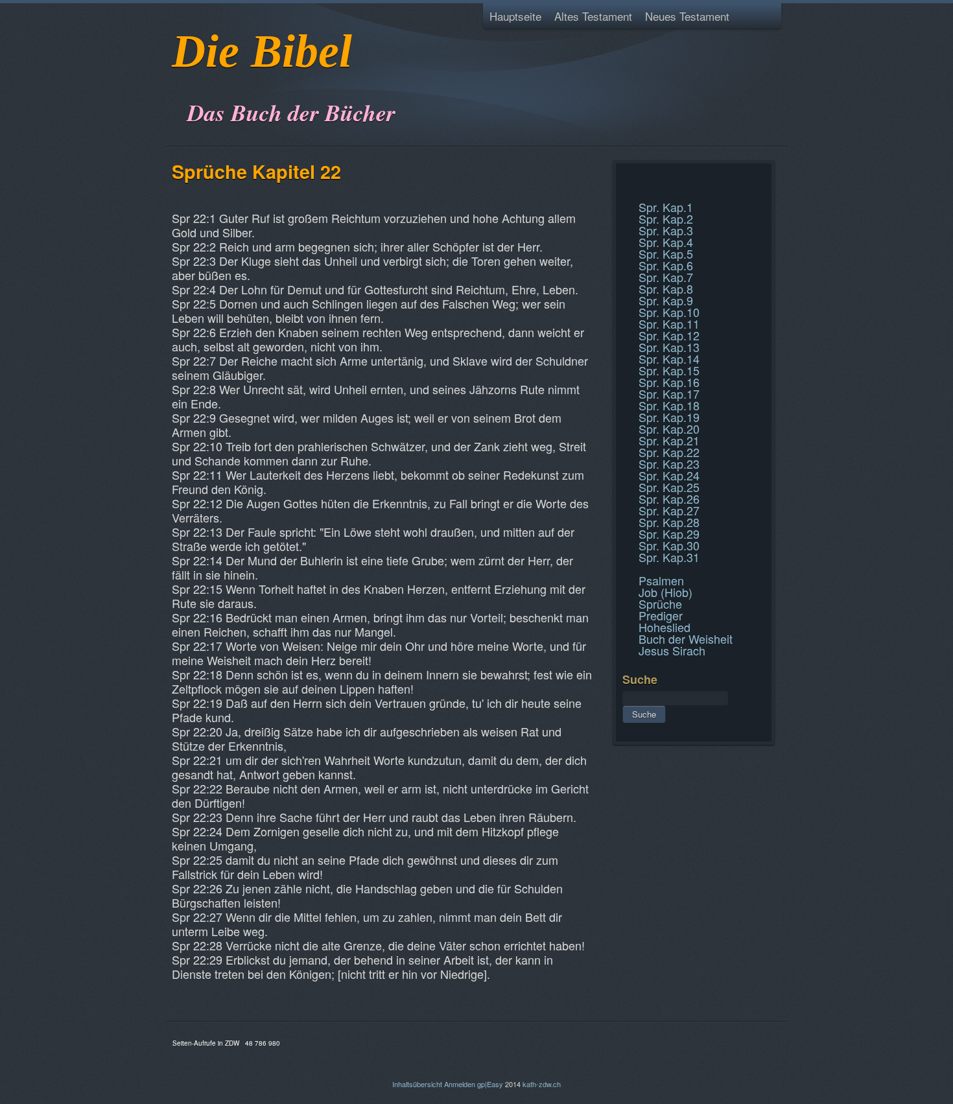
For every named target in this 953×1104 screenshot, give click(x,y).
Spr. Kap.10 (669, 311)
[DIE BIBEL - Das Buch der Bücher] (176, 81)
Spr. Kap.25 (669, 486)
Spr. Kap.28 (669, 521)
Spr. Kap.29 (669, 533)
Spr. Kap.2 (666, 218)
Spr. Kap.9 (666, 300)
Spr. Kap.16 (669, 381)
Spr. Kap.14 (669, 358)
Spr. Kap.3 (666, 230)
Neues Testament (687, 16)
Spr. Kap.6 (666, 265)
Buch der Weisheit (686, 638)
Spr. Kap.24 (669, 475)
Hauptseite (515, 16)
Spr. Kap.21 (669, 440)
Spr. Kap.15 (669, 370)
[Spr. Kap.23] (624, 193)
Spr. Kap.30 (669, 545)
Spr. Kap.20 (669, 428)
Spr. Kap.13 (669, 346)
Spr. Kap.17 (669, 393)
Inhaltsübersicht (417, 1084)
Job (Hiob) (665, 591)
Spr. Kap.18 (669, 405)
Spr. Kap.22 (669, 451)
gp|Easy (490, 1084)
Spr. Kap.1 (666, 206)
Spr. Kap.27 (669, 510)
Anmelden (459, 1084)
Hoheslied (664, 626)
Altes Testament (593, 16)
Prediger (661, 615)
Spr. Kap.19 (669, 416)
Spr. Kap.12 (669, 335)
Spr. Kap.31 (669, 556)
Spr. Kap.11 (669, 323)
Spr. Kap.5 (666, 253)
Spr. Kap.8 (666, 288)
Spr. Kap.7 (666, 276)
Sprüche (660, 603)
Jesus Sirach (672, 650)
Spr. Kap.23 (669, 463)
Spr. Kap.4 (666, 241)
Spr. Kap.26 (669, 498)
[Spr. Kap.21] (624, 177)
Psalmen (661, 580)
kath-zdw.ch (542, 1084)
